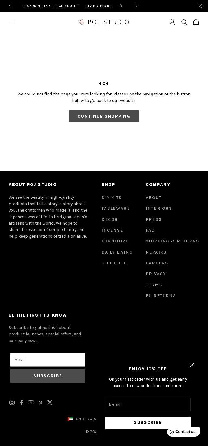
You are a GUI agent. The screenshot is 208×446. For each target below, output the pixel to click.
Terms (154, 284)
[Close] (200, 6)
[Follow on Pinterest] (40, 402)
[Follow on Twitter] (50, 402)
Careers (157, 262)
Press (154, 219)
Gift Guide (115, 262)
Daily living (117, 252)
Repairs (156, 252)
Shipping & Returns (172, 241)
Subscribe (148, 422)
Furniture (115, 241)
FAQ (150, 230)
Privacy (156, 273)
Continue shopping (104, 116)
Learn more (99, 6)
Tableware (116, 208)
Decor (110, 219)
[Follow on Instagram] (12, 402)
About (153, 197)
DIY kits (112, 197)
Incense (112, 230)
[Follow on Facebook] (21, 402)
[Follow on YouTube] (31, 402)
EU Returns (161, 295)
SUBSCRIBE (47, 375)
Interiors (159, 208)
